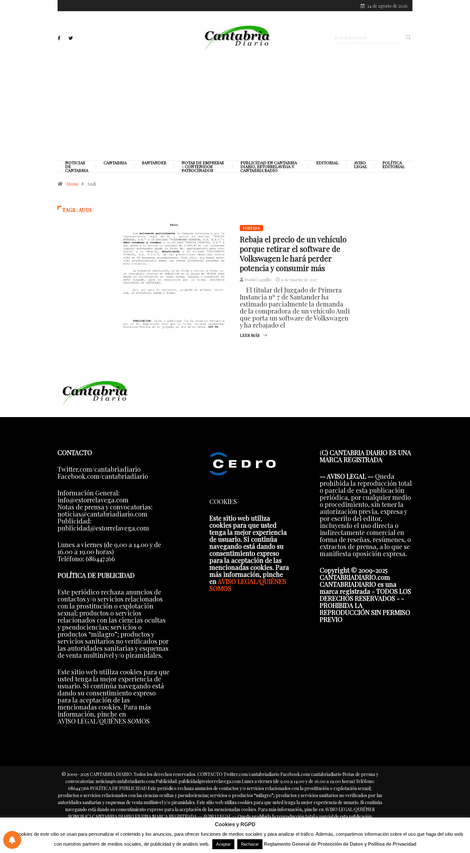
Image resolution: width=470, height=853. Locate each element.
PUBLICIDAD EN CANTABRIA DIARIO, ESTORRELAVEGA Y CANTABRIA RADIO (268, 166)
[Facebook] (59, 38)
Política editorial (393, 164)
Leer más (250, 335)
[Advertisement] (235, 104)
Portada (251, 228)
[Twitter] (70, 38)
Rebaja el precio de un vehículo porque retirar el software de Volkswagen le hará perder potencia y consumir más (293, 253)
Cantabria (115, 163)
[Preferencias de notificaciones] (12, 840)
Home (73, 184)
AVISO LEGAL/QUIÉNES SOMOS (247, 585)
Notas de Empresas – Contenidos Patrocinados (203, 166)
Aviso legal (360, 164)
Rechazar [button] (250, 844)
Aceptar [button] (223, 844)
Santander (154, 163)
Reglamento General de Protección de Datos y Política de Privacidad (340, 844)
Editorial (327, 163)
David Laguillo (258, 279)
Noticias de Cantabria (76, 166)
